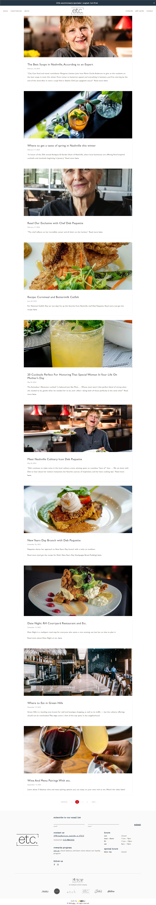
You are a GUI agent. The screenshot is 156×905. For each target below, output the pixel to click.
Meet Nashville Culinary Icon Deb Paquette (54, 459)
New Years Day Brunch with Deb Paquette (54, 540)
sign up (56, 851)
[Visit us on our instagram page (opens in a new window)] (57, 864)
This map (53, 716)
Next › (94, 802)
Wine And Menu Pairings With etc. (49, 780)
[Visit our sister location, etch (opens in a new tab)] (71, 891)
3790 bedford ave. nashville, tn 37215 (69, 836)
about (26, 11)
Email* (56, 826)
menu (5, 11)
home (67, 10)
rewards (129, 11)
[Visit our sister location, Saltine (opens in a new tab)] (111, 891)
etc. (73, 903)
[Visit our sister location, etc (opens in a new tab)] (85, 891)
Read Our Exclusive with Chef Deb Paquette (55, 223)
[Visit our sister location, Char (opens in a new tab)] (57, 891)
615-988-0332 (68, 840)
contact (150, 11)
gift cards (140, 11)
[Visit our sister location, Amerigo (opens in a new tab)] (45, 891)
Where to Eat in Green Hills (45, 703)
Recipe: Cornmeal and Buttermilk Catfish (53, 297)
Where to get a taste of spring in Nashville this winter (61, 145)
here (106, 81)
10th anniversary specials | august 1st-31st (77, 3)
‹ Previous (63, 802)
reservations (16, 11)
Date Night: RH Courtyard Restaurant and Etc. (57, 623)
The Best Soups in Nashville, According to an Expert (60, 64)
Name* (90, 826)
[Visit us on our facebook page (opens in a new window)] (54, 864)
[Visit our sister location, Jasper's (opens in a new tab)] (98, 891)
